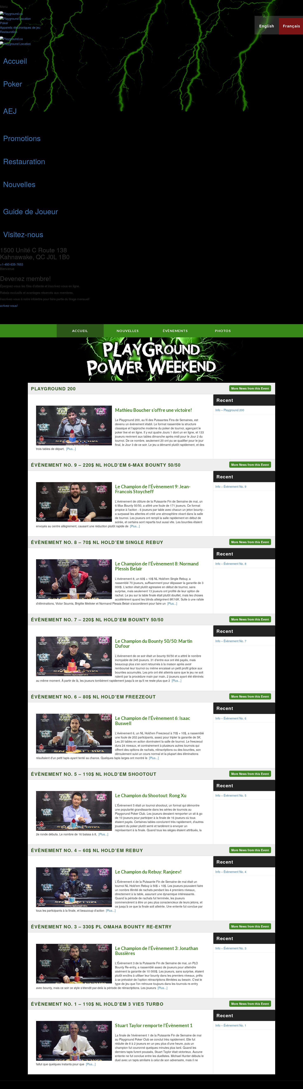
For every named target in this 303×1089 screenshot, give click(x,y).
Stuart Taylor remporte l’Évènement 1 (154, 1025)
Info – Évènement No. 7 (230, 641)
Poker (4, 23)
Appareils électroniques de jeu (20, 27)
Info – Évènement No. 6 (230, 718)
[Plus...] (71, 449)
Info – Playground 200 (229, 410)
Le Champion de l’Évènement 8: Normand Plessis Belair (156, 566)
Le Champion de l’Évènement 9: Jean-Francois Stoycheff (152, 489)
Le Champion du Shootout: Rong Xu (150, 795)
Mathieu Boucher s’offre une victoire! (153, 410)
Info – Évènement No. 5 (230, 795)
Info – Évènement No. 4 (230, 872)
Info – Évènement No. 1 (230, 1025)
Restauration (8, 31)
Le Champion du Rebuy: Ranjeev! (148, 872)
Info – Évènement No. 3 (230, 948)
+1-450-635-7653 (11, 264)
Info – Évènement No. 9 (230, 486)
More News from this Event (250, 388)
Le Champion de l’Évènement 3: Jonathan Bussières (156, 950)
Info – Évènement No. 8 (230, 564)
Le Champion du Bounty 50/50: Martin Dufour (153, 643)
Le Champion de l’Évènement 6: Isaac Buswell (152, 720)
